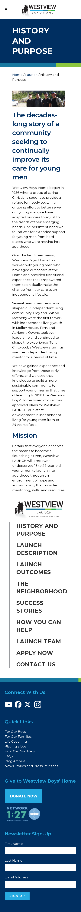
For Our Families (18, 736)
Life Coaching (16, 741)
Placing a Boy (16, 746)
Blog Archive (15, 761)
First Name (14, 844)
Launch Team (38, 641)
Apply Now (34, 653)
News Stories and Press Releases (31, 766)
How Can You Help (20, 751)
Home (17, 75)
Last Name (13, 860)
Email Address (16, 877)
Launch (31, 75)
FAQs (9, 756)
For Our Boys (15, 732)
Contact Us (36, 664)
